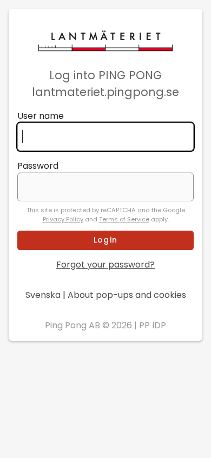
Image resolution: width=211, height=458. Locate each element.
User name (40, 116)
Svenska (43, 295)
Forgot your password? (105, 264)
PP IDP (152, 325)
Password (37, 166)
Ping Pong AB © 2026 (88, 325)
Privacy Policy (63, 219)
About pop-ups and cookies (127, 295)
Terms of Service (124, 219)
